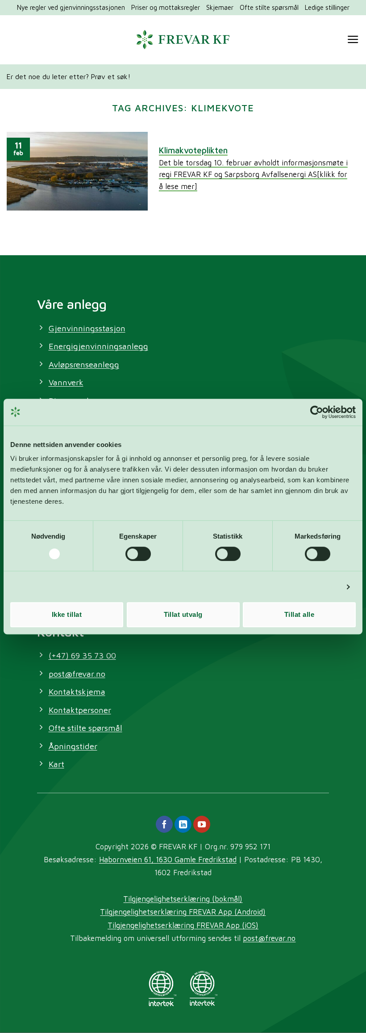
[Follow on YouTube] (201, 824)
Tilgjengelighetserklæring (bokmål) (182, 898)
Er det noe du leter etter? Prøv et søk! (68, 76)
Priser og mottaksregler (165, 7)
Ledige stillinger (327, 7)
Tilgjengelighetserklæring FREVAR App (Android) (183, 911)
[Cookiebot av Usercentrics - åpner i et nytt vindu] (317, 412)
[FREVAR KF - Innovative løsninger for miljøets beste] (183, 39)
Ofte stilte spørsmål (269, 7)
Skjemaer (219, 7)
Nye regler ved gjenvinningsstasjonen (71, 7)
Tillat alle (299, 614)
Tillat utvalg (183, 614)
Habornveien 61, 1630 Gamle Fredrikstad (168, 859)
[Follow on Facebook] (164, 824)
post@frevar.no (269, 938)
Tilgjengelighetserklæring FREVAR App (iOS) (183, 925)
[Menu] (353, 40)
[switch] (138, 554)
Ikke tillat (67, 614)
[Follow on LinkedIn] (183, 824)
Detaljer (326, 586)
